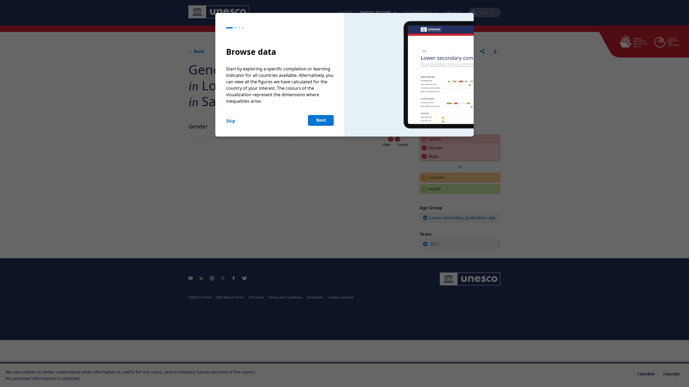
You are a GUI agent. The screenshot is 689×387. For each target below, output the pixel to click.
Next (321, 120)
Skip (230, 121)
